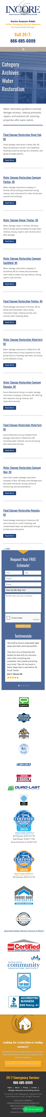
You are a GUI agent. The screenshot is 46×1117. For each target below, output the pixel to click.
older (6, 548)
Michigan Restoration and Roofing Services (23, 1090)
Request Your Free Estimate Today (22, 1064)
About (17, 1088)
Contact (34, 1088)
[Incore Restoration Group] (23, 16)
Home (9, 1088)
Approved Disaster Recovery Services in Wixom (24, 931)
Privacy (25, 1088)
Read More (9, 160)
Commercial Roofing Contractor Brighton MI (23, 1103)
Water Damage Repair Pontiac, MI (20, 220)
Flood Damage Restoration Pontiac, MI (22, 301)
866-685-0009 (23, 41)
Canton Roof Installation (23, 1100)
